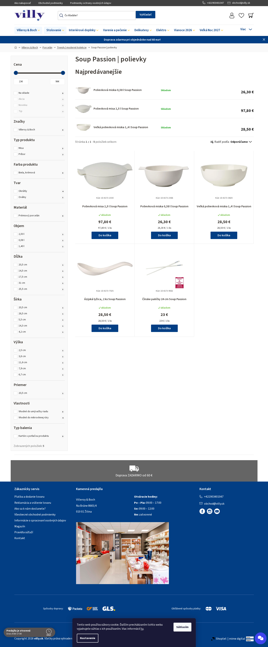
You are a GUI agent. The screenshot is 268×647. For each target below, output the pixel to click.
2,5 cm (41, 350)
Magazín (19, 526)
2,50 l (41, 234)
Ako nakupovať (22, 3)
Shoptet (221, 639)
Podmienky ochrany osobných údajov (90, 3)
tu (142, 629)
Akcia (41, 99)
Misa (41, 148)
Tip (41, 111)
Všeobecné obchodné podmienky (34, 515)
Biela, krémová (41, 172)
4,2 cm (41, 332)
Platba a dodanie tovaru (29, 497)
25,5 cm (41, 289)
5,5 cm (41, 319)
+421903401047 (215, 3)
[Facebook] (202, 511)
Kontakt (19, 538)
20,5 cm (41, 265)
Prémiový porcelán (41, 215)
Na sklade (41, 93)
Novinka (41, 105)
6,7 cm (41, 374)
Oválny (41, 197)
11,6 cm (41, 362)
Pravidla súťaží (23, 532)
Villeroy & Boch (41, 130)
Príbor (41, 154)
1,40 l (41, 246)
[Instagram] (209, 511)
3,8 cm (41, 356)
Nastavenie (87, 638)
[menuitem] (28, 30)
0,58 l (41, 240)
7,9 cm (41, 368)
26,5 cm (41, 313)
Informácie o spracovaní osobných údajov (40, 520)
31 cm (41, 283)
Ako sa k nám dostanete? (30, 509)
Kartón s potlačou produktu (41, 436)
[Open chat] (261, 638)
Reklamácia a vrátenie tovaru (32, 503)
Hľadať (145, 14)
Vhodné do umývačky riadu (41, 411)
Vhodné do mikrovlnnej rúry (41, 417)
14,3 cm (41, 326)
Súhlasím (182, 627)
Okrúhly (41, 191)
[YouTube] (217, 511)
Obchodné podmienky (50, 3)
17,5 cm (41, 277)
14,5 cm (41, 271)
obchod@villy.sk (241, 3)
